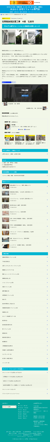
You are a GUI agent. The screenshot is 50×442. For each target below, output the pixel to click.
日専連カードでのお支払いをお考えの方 (13, 376)
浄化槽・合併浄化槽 (8, 350)
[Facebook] (25, 96)
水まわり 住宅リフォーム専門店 (25, 9)
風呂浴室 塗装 (6, 337)
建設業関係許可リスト (27, 434)
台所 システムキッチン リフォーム (11, 265)
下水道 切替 (6, 261)
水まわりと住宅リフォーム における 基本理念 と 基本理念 (29, 433)
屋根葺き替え (6, 278)
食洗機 (4, 341)
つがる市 (20, 405)
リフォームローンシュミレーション (10, 393)
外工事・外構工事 (7, 358)
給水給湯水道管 (7, 324)
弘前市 (14, 82)
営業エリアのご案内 (13, 433)
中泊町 (26, 405)
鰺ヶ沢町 (25, 416)
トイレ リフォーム (7, 282)
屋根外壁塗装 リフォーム (9, 257)
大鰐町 (27, 407)
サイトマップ (30, 436)
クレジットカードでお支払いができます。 (12, 372)
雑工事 (4, 320)
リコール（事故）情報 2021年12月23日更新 (13, 175)
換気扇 (4, 333)
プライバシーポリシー (21, 436)
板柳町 (20, 411)
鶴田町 (20, 418)
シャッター (5, 362)
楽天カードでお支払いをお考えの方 (12, 381)
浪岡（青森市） (27, 411)
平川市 (20, 409)
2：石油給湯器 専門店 (7, 164)
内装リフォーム (6, 286)
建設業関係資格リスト (38, 434)
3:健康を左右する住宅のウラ (9, 166)
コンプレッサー (6, 354)
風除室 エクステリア (6, 18)
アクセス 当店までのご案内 (38, 431)
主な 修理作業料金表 (27, 431)
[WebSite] (21, 129)
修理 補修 (5, 291)
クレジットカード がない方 (8, 389)
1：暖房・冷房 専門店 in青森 (9, 162)
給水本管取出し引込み (8, 303)
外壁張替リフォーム (8, 295)
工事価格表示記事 (7, 345)
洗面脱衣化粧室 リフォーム (10, 307)
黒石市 (25, 418)
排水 (4, 299)
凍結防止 (5, 312)
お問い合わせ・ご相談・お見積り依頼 (11, 154)
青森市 (20, 416)
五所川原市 (21, 407)
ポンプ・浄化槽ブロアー (9, 316)
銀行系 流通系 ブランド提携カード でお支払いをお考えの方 (17, 385)
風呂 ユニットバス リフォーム (10, 274)
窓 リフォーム (6, 329)
